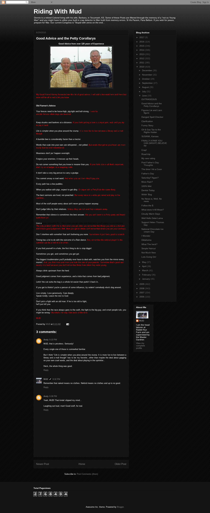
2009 (142, 284)
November (147, 74)
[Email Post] (67, 324)
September (147, 83)
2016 (142, 41)
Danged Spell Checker (152, 117)
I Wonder (145, 236)
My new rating (148, 158)
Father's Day (147, 173)
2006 (142, 296)
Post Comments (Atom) (87, 474)
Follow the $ (147, 205)
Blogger (120, 507)
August (145, 87)
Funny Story (147, 125)
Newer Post (42, 464)
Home (82, 464)
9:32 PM (56, 379)
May (144, 262)
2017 (142, 37)
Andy (46, 340)
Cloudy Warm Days (150, 214)
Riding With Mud (58, 11)
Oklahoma (146, 240)
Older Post (120, 464)
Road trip (145, 154)
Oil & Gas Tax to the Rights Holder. (151, 130)
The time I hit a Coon (151, 169)
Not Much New (148, 252)
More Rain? (147, 182)
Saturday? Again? (150, 177)
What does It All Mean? (152, 209)
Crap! (144, 150)
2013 (142, 54)
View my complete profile (140, 345)
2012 (142, 58)
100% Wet (146, 186)
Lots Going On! (148, 257)
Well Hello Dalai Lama (152, 218)
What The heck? (149, 244)
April (144, 266)
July (144, 91)
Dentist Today (148, 190)
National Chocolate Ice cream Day (152, 230)
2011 (142, 62)
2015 (142, 46)
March (145, 270)
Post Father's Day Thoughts (150, 163)
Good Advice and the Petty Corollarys (151, 104)
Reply (46, 370)
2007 (142, 292)
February (147, 274)
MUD (46, 379)
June (144, 95)
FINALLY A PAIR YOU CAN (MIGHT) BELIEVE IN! (154, 143)
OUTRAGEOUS (149, 99)
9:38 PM (53, 396)
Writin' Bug (146, 194)
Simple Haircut (148, 248)
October (146, 79)
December (147, 70)
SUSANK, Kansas (149, 136)
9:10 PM (53, 340)
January (146, 279)
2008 (142, 288)
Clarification (147, 121)
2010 (142, 66)
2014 (142, 50)
